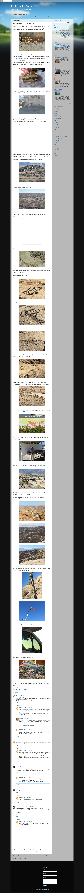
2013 (56, 155)
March (57, 133)
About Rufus (56, 27)
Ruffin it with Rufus (21, 6)
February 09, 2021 (28, 777)
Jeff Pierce (21, 707)
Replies (18, 705)
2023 (56, 111)
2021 (56, 115)
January (57, 140)
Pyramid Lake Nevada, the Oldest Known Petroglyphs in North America (65, 46)
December (58, 116)
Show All (70, 103)
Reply (17, 702)
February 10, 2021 (29, 806)
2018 (56, 146)
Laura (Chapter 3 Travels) (21, 766)
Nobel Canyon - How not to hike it (62, 136)
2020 (56, 142)
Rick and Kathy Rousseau (21, 806)
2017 (56, 148)
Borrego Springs (24, 689)
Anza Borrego (18, 689)
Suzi (17, 695)
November (58, 118)
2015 (56, 151)
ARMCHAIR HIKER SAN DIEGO (60, 44)
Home (32, 855)
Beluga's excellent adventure (61, 57)
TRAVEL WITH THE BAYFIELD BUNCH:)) (62, 32)
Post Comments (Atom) (22, 858)
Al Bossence (21, 718)
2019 (56, 144)
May (57, 129)
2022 (56, 113)
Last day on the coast (64, 58)
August (57, 124)
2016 (56, 149)
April (57, 131)
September (58, 122)
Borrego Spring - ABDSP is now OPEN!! (63, 138)
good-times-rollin (58, 68)
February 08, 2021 (21, 695)
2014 (56, 153)
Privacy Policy (15, 863)
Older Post (48, 855)
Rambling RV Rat (58, 89)
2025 (56, 108)
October (58, 120)
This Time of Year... (63, 69)
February (58, 134)
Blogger (47, 889)
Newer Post (16, 855)
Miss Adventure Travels (18, 58)
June (57, 127)
